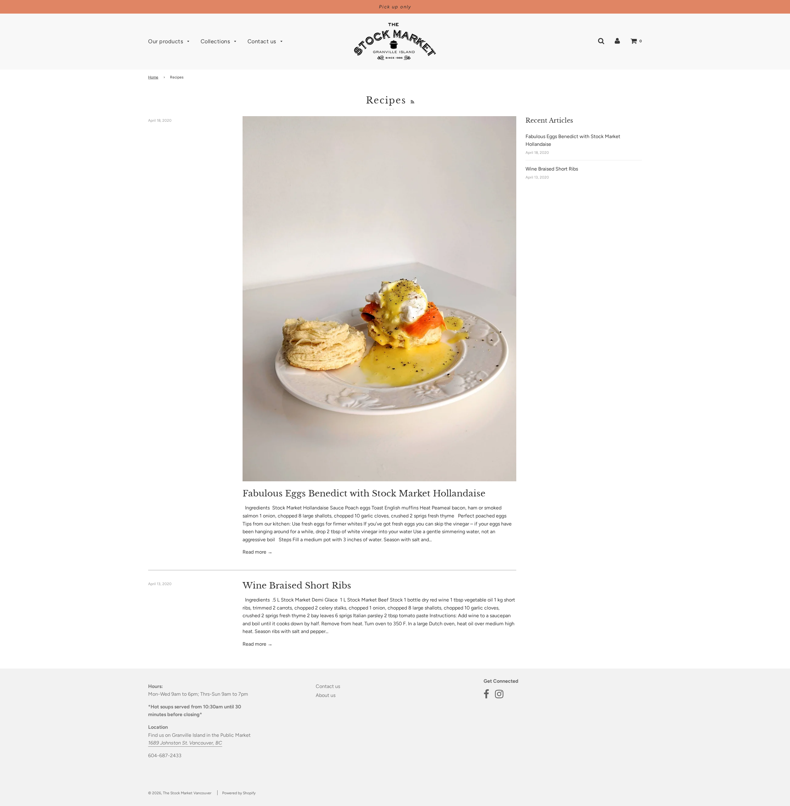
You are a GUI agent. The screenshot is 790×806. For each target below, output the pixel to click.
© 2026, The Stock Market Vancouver (179, 793)
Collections (216, 41)
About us (325, 695)
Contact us (262, 41)
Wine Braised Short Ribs (297, 585)
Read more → (257, 552)
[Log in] (617, 41)
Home (153, 77)
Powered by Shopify (239, 793)
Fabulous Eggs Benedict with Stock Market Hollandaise (364, 493)
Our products (166, 41)
